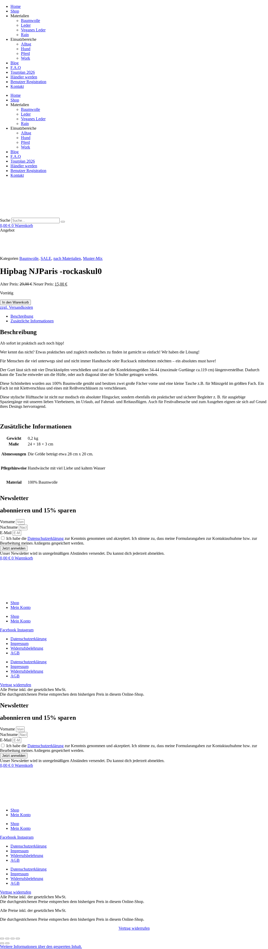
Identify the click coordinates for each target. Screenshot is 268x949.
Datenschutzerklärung (45, 538)
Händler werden (23, 77)
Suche (5, 220)
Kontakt (17, 86)
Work (25, 58)
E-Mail (6, 532)
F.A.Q (15, 67)
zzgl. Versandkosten (16, 307)
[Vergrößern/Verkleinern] (2, 938)
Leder (26, 25)
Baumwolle (30, 20)
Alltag (26, 44)
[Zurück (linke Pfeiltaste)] (2, 943)
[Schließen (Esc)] (18, 938)
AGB (15, 653)
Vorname (8, 521)
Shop (14, 11)
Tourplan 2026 (22, 72)
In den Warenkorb (15, 302)
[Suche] (63, 221)
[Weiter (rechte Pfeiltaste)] (7, 943)
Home (15, 6)
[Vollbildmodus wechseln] (7, 938)
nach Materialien (67, 258)
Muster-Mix (93, 258)
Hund (25, 49)
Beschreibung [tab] (21, 316)
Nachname (9, 527)
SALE (46, 258)
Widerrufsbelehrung (26, 648)
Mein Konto (20, 607)
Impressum (19, 643)
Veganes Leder (33, 30)
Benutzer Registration (28, 81)
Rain (25, 34)
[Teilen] (12, 938)
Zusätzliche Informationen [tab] (32, 321)
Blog (14, 63)
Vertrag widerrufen (134, 928)
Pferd (25, 53)
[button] (41, 946)
